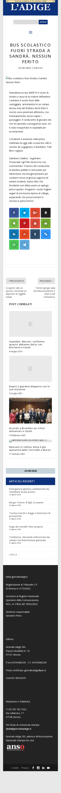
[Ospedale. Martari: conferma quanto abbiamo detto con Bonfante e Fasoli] (30, 324)
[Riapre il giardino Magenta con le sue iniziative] (30, 369)
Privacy (25, 767)
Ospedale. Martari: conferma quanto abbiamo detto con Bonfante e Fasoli (27, 344)
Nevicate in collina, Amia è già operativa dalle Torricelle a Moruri (30, 448)
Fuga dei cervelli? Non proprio (26, 526)
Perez (19, 615)
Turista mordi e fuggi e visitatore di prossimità (29, 515)
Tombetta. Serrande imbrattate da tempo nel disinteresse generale (29, 539)
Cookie (15, 767)
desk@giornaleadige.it (18, 728)
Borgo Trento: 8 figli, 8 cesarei (26, 502)
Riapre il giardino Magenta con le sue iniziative (29, 388)
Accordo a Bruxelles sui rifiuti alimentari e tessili (27, 430)
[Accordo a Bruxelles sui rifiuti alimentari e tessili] (30, 411)
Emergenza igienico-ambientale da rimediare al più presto (29, 490)
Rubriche (38, 67)
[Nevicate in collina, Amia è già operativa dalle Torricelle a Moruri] (30, 441)
